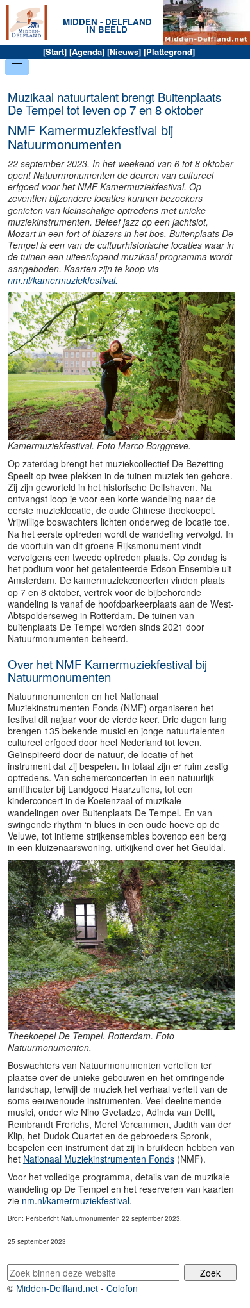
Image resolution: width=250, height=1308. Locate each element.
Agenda (87, 52)
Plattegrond (169, 52)
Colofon (122, 1288)
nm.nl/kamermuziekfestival (75, 1200)
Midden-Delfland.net (57, 1288)
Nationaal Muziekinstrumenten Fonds (98, 1158)
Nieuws (124, 52)
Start (55, 52)
